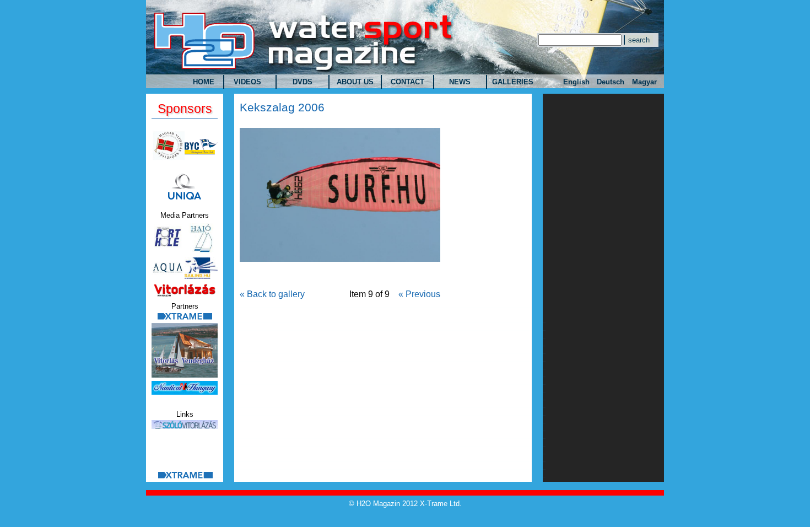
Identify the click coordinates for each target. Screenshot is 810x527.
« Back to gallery (272, 294)
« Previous (419, 294)
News (460, 82)
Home (203, 82)
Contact (407, 82)
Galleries (512, 82)
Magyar (644, 82)
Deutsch (610, 82)
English (576, 82)
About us (355, 82)
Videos (247, 82)
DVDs (302, 82)
